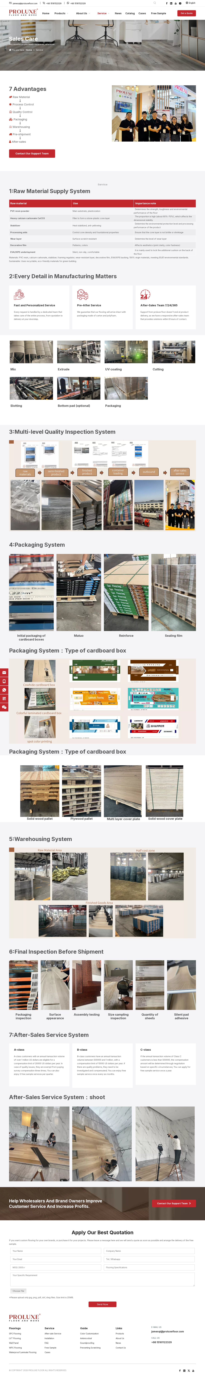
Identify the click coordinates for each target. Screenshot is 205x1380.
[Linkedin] (171, 3)
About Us (120, 1338)
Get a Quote (187, 13)
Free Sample (50, 1347)
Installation (49, 1338)
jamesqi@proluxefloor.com (25, 3)
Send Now (102, 1304)
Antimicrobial (86, 1338)
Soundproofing (87, 1343)
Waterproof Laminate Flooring (22, 1352)
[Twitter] (189, 1370)
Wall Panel (14, 1343)
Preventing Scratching (90, 1347)
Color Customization (89, 1333)
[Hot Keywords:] (154, 3)
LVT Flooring (15, 1338)
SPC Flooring (15, 1333)
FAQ (46, 1343)
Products (120, 1333)
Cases (47, 1352)
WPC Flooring (15, 1347)
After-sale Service (53, 1333)
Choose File (18, 1291)
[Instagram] (180, 3)
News (118, 1343)
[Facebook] (167, 3)
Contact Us (121, 1347)
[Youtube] (175, 3)
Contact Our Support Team (32, 153)
